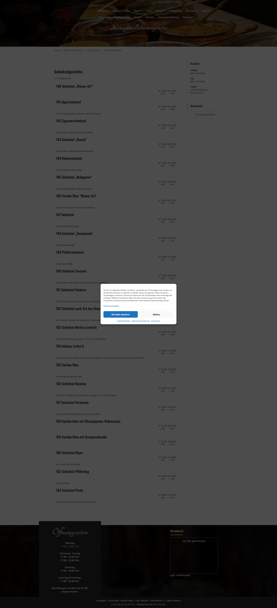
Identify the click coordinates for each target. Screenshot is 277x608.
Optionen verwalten (111, 306)
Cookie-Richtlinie (123, 321)
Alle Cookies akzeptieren (120, 314)
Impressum (155, 321)
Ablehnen (156, 314)
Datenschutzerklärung (141, 321)
